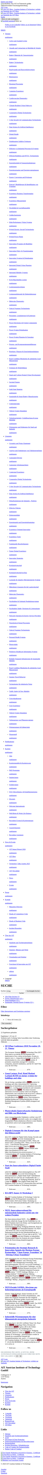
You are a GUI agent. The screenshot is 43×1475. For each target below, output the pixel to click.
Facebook (8, 1417)
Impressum (4, 1382)
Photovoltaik (13, 644)
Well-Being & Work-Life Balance (20, 813)
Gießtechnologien (15, 215)
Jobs (10, 756)
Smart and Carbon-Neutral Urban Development (24, 375)
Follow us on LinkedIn (12, 25)
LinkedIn (8, 1413)
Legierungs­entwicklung (17, 287)
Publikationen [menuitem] (9, 742)
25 (17, 1356)
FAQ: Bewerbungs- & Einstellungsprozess (23, 792)
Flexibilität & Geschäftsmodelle (19, 208)
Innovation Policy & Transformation (21, 251)
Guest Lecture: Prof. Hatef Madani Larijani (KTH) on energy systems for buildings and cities (21, 1075)
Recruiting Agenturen (16, 835)
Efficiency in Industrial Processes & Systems (24, 149)
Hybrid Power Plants (16, 237)
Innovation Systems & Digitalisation (21, 258)
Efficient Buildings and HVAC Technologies (24, 156)
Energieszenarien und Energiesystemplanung (24, 170)
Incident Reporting (15, 928)
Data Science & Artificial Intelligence (21, 127)
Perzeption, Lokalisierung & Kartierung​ (22, 316)
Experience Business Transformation (21, 193)
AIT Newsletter (14, 871)
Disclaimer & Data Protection (14, 1439)
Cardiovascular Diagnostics (18, 98)
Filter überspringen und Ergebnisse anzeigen (15, 1011)
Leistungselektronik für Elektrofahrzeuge (22, 294)
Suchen (3, 991)
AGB (7, 1438)
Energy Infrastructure (14, 998)
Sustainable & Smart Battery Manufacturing (23, 396)
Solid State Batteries (15, 389)
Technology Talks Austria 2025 (19, 864)
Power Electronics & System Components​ (23, 323)
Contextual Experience (16, 472)
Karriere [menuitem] (7, 749)
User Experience (14, 706)
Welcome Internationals (17, 806)
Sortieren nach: (6, 1038)
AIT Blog (12, 856)
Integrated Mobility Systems (18, 272)
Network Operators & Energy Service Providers (25, 616)
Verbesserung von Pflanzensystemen (21, 720)
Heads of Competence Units (18, 914)
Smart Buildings (12, 1000)
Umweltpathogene (15, 698)
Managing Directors (15, 907)
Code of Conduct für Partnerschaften (17, 1447)
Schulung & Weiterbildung (18, 368)
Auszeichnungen (14, 828)
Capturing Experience (16, 91)
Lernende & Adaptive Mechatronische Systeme (24, 580)
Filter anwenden (6, 1023)
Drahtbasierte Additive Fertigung (20, 141)
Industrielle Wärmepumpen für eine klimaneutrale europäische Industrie (20, 1318)
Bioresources (13, 77)
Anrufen (3, 1469)
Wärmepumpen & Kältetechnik (19, 727)
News (11, 878)
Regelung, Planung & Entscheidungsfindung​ (24, 351)
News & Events (10, 1401)
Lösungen (8, 1395)
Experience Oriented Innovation (19, 529)
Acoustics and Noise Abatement (19, 443)
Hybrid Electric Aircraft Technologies (21, 229)
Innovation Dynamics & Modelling (20, 244)
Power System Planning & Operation (21, 337)
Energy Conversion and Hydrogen (20, 177)
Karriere (7, 1403)
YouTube (8, 1415)
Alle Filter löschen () (12, 997)
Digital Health (13, 134)
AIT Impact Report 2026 (17, 849)
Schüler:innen (13, 785)
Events (11, 885)
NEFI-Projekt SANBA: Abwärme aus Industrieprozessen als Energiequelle (21, 1288)
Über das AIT (9, 1391)
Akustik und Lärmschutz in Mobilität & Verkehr (25, 48)
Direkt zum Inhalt (6, 2)
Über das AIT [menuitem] (9, 935)
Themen (7, 1393)
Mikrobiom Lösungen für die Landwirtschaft (24, 587)
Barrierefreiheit (10, 1443)
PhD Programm (14, 770)
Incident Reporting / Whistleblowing (17, 1445)
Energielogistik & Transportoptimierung (22, 163)
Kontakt (7, 1404)
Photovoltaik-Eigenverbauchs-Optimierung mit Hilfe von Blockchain (23, 1112)
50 (20, 1356)
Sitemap (7, 1434)
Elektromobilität (14, 515)
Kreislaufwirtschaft (15, 565)
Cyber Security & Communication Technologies (25, 120)
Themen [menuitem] (7, 34)
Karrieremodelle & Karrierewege (20, 763)
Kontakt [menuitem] (7, 899)
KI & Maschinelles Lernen (18, 280)
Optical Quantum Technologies (19, 308)
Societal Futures (14, 382)
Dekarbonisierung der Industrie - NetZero (23, 501)
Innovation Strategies (16, 558)
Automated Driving (15, 458)
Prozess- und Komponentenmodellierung (22, 344)
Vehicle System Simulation (18, 411)
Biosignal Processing (16, 84)
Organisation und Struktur (17, 957)
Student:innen (13, 777)
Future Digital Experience (17, 551)
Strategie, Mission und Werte (18, 950)
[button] (3, 17)
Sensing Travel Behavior (17, 677)
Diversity (12, 799)
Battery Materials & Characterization (21, 55)
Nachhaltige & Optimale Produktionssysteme (24, 601)
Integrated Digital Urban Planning (20, 265)
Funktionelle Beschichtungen (18, 544)
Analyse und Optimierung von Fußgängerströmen (25, 451)
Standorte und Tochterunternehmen (20, 943)
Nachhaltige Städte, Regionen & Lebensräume (24, 608)
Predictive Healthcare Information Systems (23, 652)
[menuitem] (23, 37)
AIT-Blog (8, 1425)
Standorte (4, 1473)
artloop (11, 971)
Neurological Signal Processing (19, 623)
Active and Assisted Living (18, 41)
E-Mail (3, 1471)
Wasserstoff (13, 734)
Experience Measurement (17, 201)
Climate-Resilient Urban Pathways (20, 105)
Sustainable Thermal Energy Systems (19, 1002)
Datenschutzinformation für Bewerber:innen (19, 1441)
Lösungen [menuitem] (8, 436)
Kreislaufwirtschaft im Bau (18, 573)
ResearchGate (9, 1421)
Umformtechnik (14, 404)
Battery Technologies (16, 62)
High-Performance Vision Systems (20, 222)
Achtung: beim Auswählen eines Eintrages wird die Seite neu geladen (20, 1354)
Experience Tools (15, 537)
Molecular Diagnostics (16, 301)
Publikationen (9, 1397)
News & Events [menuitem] (10, 842)
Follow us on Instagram (28, 25)
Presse (7, 1399)
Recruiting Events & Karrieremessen (21, 820)
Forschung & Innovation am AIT (20, 964)
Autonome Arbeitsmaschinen (18, 465)
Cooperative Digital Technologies (20, 113)
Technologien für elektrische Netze (20, 684)
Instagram (8, 1419)
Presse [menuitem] (7, 892)
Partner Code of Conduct (13, 1449)
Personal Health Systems (17, 637)
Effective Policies (15, 508)
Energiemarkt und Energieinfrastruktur (22, 522)
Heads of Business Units (17, 921)
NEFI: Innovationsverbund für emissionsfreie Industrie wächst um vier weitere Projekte (21, 1212)
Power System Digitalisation (18, 330)
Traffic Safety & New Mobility (19, 691)
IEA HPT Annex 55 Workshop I (19, 1193)
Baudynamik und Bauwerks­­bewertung (22, 70)
